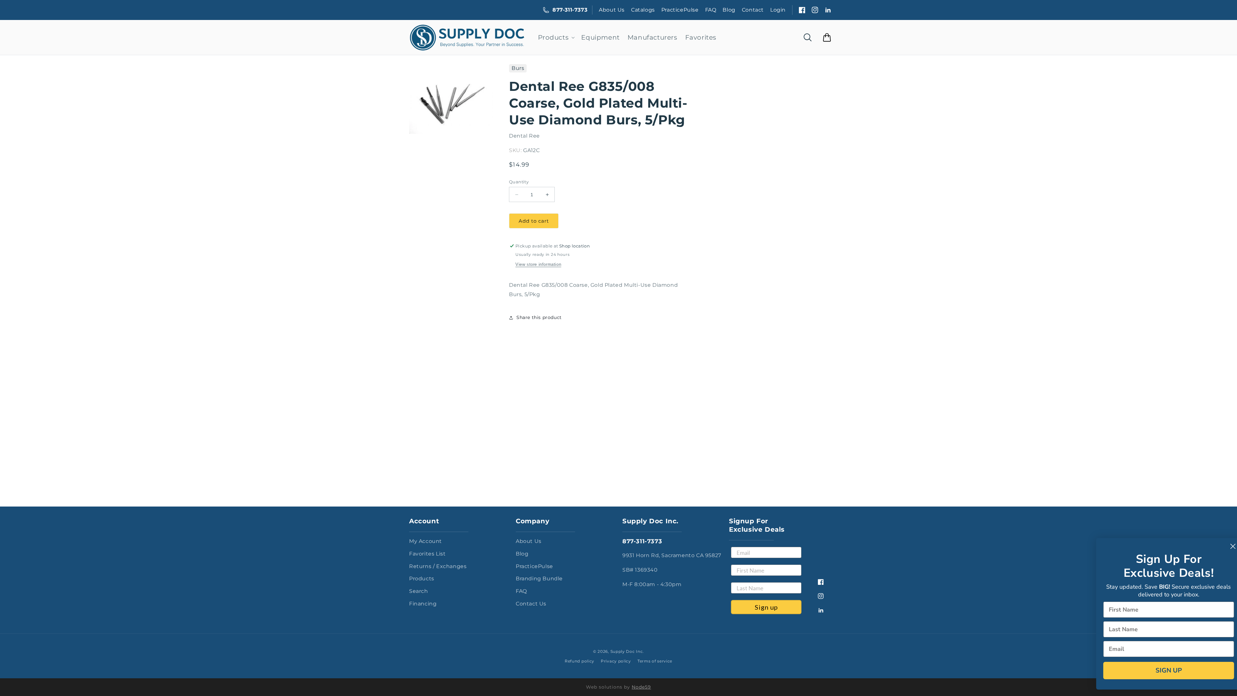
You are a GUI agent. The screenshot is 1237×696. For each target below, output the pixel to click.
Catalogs (643, 10)
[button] (556, 37)
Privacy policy (616, 661)
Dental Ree (524, 136)
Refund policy (579, 661)
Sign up (766, 607)
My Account (425, 541)
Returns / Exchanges (437, 566)
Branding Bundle (539, 578)
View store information (538, 264)
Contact (753, 10)
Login (778, 10)
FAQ (710, 10)
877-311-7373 (569, 10)
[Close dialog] (1222, 546)
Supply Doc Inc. (627, 651)
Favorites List (427, 554)
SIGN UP (1158, 670)
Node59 (641, 687)
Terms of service (655, 661)
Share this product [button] (539, 317)
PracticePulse (680, 10)
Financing (422, 604)
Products (421, 578)
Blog (729, 10)
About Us (612, 10)
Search (418, 591)
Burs (518, 68)
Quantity (519, 181)
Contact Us (531, 604)
